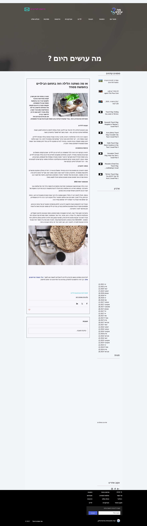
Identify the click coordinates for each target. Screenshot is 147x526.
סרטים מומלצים (102, 422)
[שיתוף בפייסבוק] (87, 304)
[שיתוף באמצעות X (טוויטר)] (82, 304)
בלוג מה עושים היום (82, 297)
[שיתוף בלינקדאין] (77, 304)
